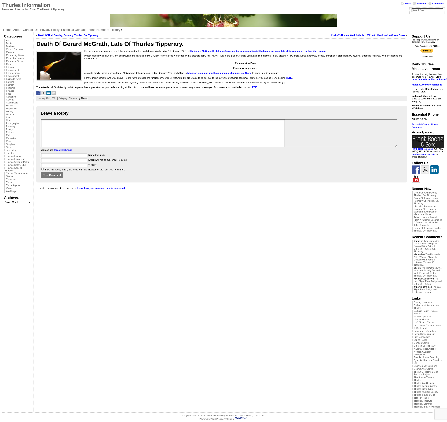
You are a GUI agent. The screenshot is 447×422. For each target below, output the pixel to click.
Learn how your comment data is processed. (101, 188)
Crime (9, 64)
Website (92, 164)
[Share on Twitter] (43, 93)
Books (9, 43)
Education (11, 67)
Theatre (10, 153)
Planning (10, 126)
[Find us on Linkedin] (434, 169)
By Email (422, 3)
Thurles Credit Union (424, 383)
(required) (96, 155)
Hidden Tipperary (422, 316)
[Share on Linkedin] (48, 93)
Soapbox (10, 144)
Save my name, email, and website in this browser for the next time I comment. (85, 169)
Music (9, 120)
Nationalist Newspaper (425, 349)
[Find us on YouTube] (416, 179)
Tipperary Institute (423, 400)
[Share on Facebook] (38, 93)
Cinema (10, 52)
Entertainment (13, 73)
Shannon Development (425, 366)
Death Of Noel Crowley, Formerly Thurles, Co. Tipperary (68, 35)
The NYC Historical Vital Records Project (426, 373)
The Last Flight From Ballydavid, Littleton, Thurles (428, 281)
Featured (10, 88)
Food (8, 93)
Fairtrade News (13, 79)
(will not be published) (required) (107, 160)
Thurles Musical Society (426, 392)
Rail (8, 135)
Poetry (9, 129)
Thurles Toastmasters (17, 173)
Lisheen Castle (421, 343)
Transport (11, 179)
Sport (9, 147)
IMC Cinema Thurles (424, 322)
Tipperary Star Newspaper (427, 406)
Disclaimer (260, 415)
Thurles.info (426, 40)
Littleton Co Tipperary (424, 346)
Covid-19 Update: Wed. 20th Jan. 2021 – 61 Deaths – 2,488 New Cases (368, 35)
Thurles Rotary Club (16, 165)
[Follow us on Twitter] (425, 169)
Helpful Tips (12, 108)
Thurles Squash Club (424, 395)
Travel (9, 182)
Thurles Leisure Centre (425, 386)
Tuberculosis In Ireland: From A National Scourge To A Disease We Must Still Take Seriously (428, 221)
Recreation (11, 138)
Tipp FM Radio (421, 398)
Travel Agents (13, 185)
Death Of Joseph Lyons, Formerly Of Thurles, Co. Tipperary (426, 201)
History (9, 111)
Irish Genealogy (422, 337)
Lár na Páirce (420, 340)
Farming (10, 82)
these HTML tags (63, 150)
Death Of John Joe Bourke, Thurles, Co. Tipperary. (427, 229)
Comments (438, 3)
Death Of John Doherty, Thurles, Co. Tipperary (426, 194)
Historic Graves (422, 319)
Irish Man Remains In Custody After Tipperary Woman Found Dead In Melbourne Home (426, 210)
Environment (12, 76)
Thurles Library (13, 156)
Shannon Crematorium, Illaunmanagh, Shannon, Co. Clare (219, 73)
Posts (408, 3)
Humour (10, 114)
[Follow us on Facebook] (416, 169)
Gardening (11, 96)
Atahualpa (229, 419)
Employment (12, 70)
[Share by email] (54, 93)
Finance (10, 90)
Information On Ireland (425, 331)
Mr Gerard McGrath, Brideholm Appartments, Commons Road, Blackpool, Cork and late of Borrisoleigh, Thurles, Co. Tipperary (259, 51)
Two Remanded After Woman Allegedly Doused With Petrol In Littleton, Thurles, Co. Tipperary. (426, 246)
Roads (9, 141)
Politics (10, 132)
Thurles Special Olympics (13, 169)
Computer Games (15, 58)
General (10, 99)
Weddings (11, 191)
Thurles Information (26, 5)
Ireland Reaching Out (424, 334)
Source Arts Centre (423, 369)
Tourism (10, 176)
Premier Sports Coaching (426, 357)
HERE (289, 78)
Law (8, 117)
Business (11, 46)
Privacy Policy (246, 415)
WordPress (216, 419)
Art (7, 40)
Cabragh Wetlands (423, 302)
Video (9, 188)
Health (9, 105)
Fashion (10, 85)
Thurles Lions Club (15, 159)
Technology (12, 150)
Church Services (14, 49)
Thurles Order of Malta (17, 162)
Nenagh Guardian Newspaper (422, 353)
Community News (15, 55)
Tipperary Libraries (423, 403)
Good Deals (12, 102)
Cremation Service (15, 61)
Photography (12, 123)
